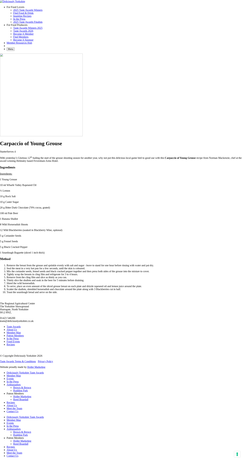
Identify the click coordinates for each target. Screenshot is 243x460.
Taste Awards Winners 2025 (27, 27)
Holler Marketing (36, 367)
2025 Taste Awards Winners (27, 10)
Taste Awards (14, 326)
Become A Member (23, 33)
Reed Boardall (20, 399)
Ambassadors (14, 384)
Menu (10, 49)
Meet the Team (14, 408)
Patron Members (15, 335)
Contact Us (12, 411)
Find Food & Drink (23, 13)
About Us (12, 329)
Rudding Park (20, 390)
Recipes (11, 344)
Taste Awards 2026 (23, 30)
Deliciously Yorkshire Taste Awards (25, 372)
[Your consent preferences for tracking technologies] (237, 454)
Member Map (14, 332)
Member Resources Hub (19, 42)
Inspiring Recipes (22, 16)
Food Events (13, 341)
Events (10, 378)
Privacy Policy (45, 361)
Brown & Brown (22, 387)
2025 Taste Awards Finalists (27, 22)
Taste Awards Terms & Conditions (18, 361)
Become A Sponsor (23, 39)
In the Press (19, 19)
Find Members (20, 36)
